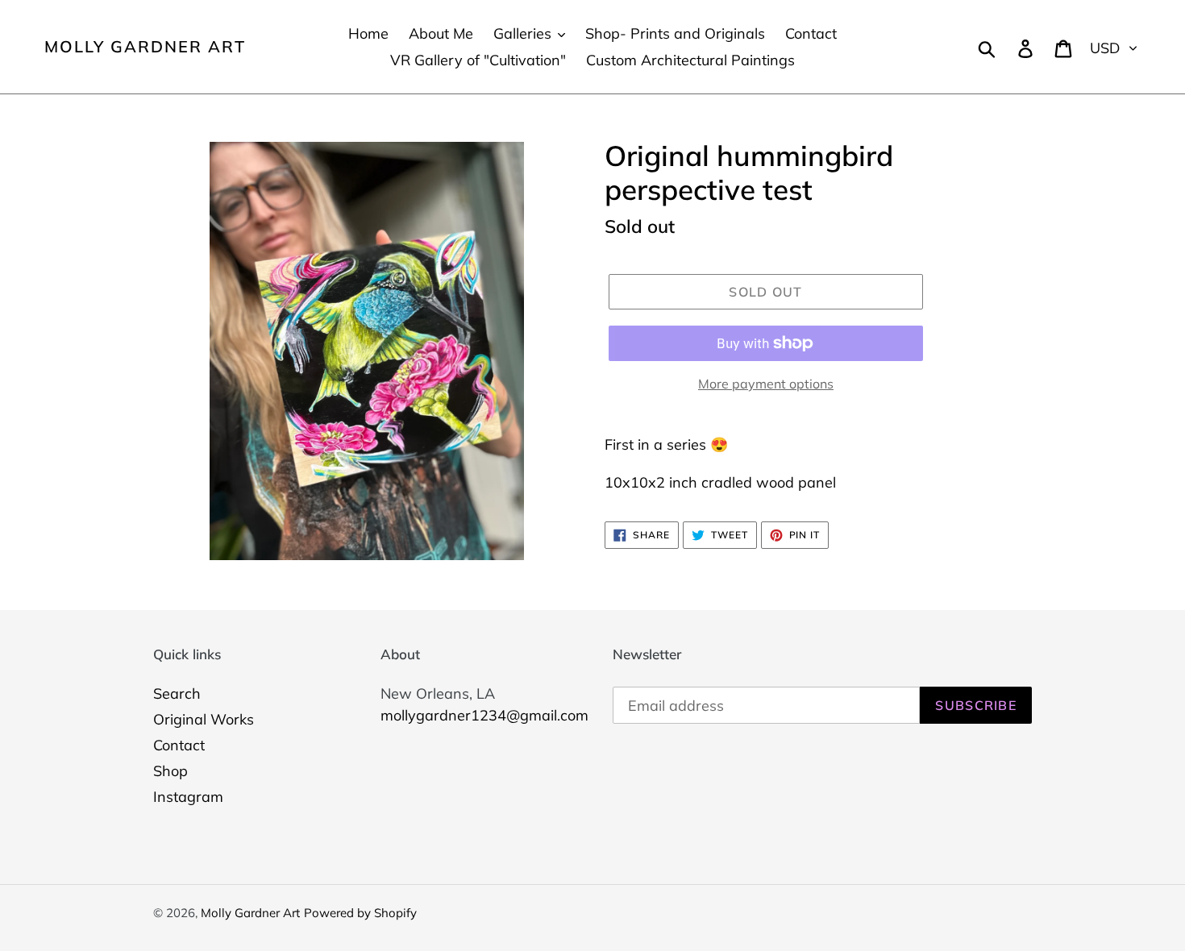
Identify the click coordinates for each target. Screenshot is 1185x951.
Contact (179, 745)
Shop (170, 771)
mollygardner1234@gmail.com (484, 715)
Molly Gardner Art (145, 46)
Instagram (188, 796)
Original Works (203, 719)
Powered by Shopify (360, 912)
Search (177, 693)
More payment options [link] (766, 384)
